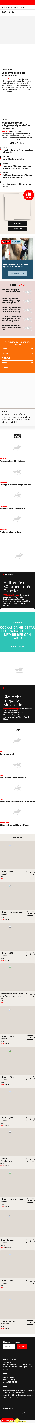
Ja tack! (21, 1347)
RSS (13, 1413)
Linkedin (18, 1413)
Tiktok (23, 1413)
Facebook (4, 1413)
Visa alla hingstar (17, 646)
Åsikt (15, 8)
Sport (8, 8)
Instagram (8, 1413)
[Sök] (2, 3)
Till (17, 273)
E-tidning (17, 223)
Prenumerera (17, 229)
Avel (12, 8)
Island (23, 8)
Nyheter (3, 8)
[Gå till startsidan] (17, 2)
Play (19, 8)
